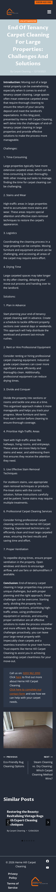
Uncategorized (28, 21)
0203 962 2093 (31, 673)
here (18, 677)
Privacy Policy (13, 876)
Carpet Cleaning (22, 71)
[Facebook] (47, 861)
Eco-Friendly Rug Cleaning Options (13, 761)
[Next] (48, 822)
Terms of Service (13, 885)
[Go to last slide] (8, 822)
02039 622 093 (43, 2)
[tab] (22, 840)
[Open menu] (49, 12)
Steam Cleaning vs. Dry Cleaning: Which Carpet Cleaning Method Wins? (42, 767)
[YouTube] (47, 867)
